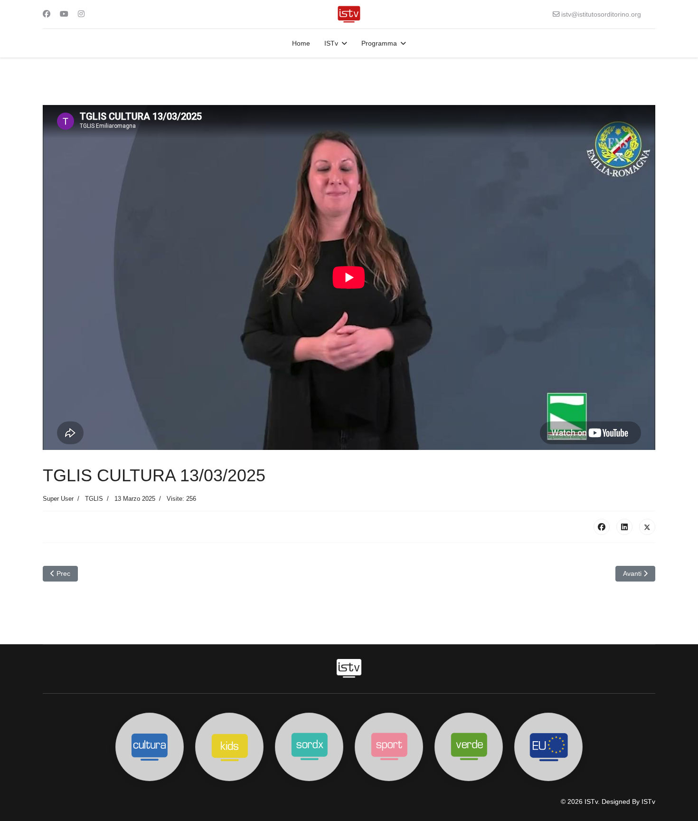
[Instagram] (81, 14)
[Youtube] (64, 14)
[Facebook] (46, 14)
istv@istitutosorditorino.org (601, 14)
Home (301, 43)
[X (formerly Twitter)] (647, 527)
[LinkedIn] (624, 527)
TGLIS (94, 498)
